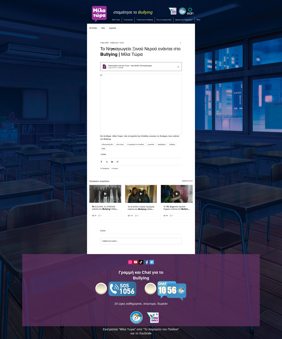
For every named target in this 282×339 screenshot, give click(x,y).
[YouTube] (135, 262)
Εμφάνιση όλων (187, 181)
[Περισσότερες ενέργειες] (180, 42)
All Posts (93, 28)
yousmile (151, 144)
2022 (103, 149)
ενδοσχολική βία (107, 144)
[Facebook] (146, 262)
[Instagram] (130, 262)
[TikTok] (141, 262)
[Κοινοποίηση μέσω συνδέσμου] (117, 162)
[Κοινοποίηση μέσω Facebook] (101, 162)
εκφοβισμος (162, 144)
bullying (172, 144)
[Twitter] (152, 262)
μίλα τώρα (120, 144)
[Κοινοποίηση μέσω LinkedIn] (112, 162)
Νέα (103, 28)
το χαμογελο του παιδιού (135, 144)
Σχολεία (112, 28)
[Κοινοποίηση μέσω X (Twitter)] (107, 162)
